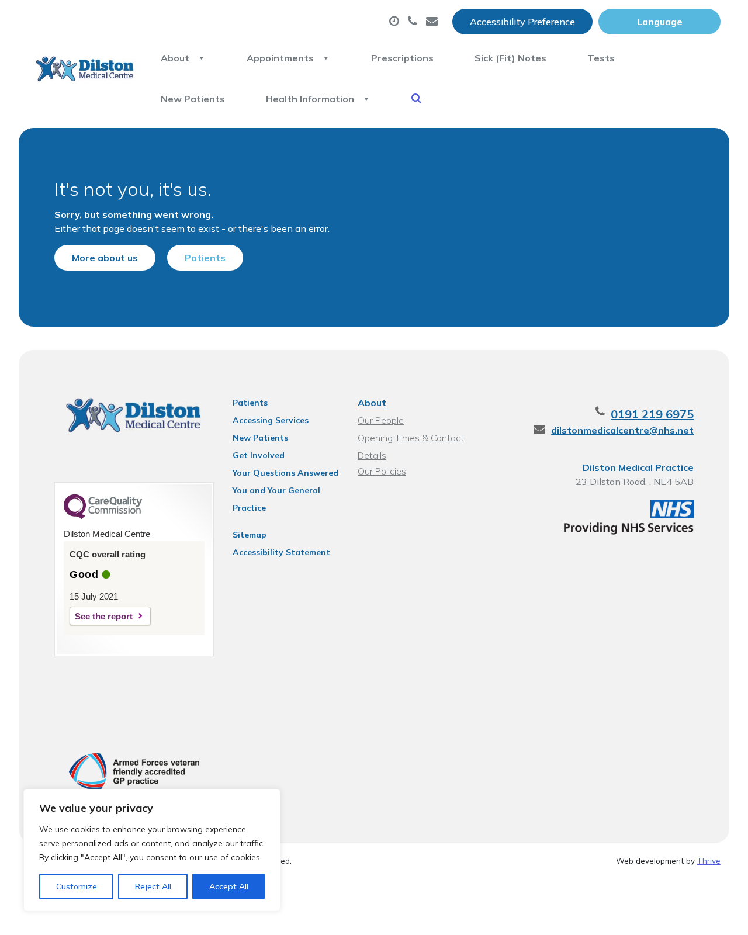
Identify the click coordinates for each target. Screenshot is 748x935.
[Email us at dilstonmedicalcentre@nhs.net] (433, 21)
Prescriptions (402, 58)
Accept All (228, 886)
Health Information (310, 99)
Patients (205, 258)
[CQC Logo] (103, 516)
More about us (105, 258)
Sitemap (249, 534)
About (175, 58)
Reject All (153, 886)
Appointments (280, 58)
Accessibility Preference (522, 21)
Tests (601, 58)
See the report (104, 616)
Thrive (709, 860)
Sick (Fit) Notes (510, 58)
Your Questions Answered (285, 473)
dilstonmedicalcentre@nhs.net (622, 430)
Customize (76, 886)
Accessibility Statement (281, 552)
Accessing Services (271, 420)
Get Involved (259, 455)
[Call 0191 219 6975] (414, 21)
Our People (381, 420)
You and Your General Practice (276, 492)
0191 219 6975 (652, 414)
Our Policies (382, 471)
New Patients (193, 99)
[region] (151, 850)
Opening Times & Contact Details (411, 439)
